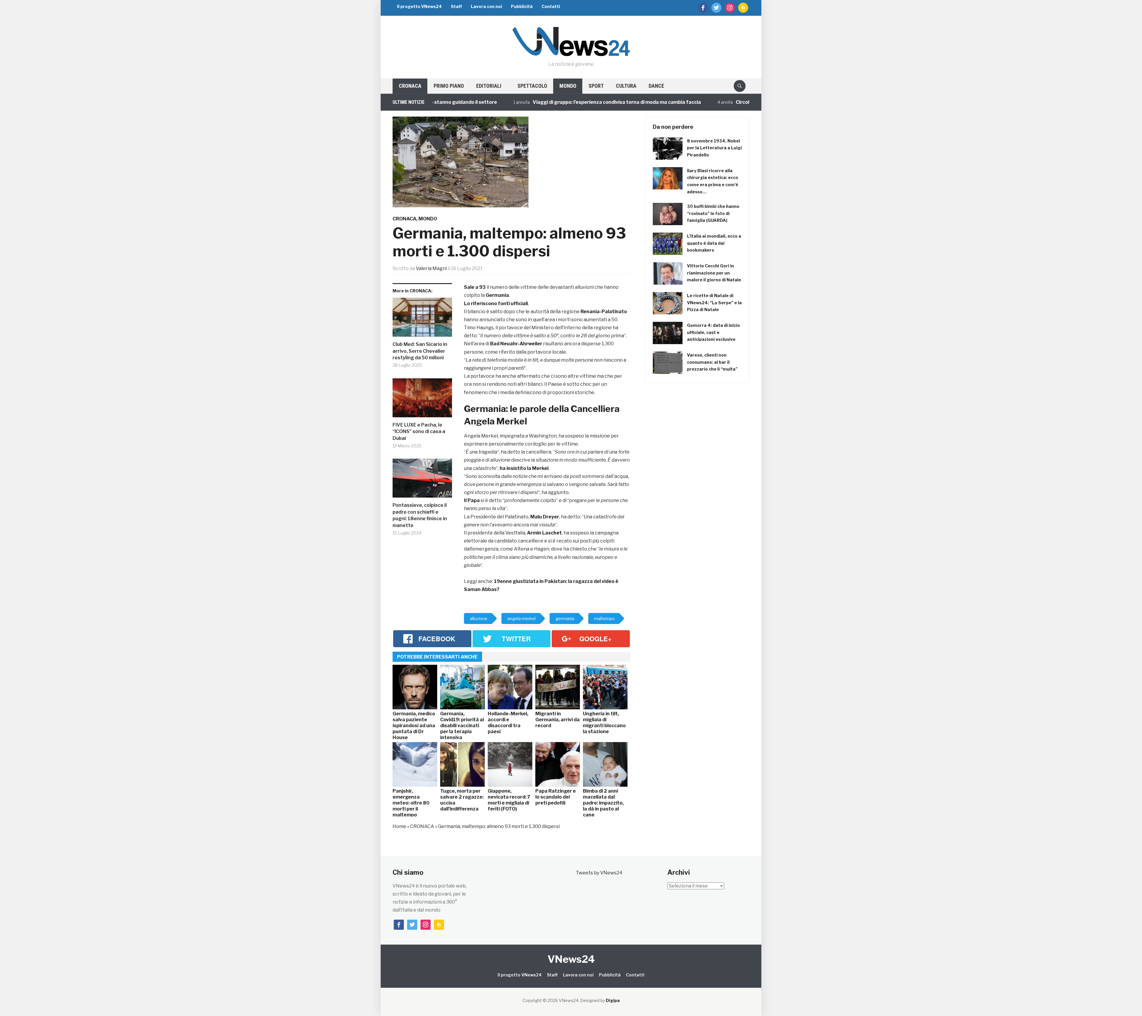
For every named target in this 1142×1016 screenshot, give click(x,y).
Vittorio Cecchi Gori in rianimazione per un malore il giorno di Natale (714, 273)
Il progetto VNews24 (419, 6)
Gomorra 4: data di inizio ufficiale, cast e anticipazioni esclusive (713, 332)
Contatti (551, 6)
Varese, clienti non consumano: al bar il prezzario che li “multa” (712, 362)
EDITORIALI (488, 86)
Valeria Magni (431, 268)
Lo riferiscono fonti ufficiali (496, 303)
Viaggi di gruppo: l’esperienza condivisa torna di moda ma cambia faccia (569, 102)
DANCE (656, 86)
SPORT (596, 86)
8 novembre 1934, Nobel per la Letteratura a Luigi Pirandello (714, 148)
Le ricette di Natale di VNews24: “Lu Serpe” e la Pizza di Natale (714, 302)
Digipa (613, 1000)
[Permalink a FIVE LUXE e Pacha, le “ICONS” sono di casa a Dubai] (422, 400)
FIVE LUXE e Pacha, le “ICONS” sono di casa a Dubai (419, 431)
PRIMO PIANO (449, 86)
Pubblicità (522, 6)
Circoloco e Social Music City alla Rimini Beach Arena (749, 102)
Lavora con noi (486, 6)
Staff (456, 6)
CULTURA (626, 86)
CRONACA (410, 86)
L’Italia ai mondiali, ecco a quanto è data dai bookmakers (714, 243)
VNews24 (571, 959)
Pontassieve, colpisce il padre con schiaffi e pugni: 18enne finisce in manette (420, 515)
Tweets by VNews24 (599, 873)
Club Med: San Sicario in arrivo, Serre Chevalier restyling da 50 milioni (420, 350)
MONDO (567, 86)
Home (399, 826)
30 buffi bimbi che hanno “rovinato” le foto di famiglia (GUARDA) (713, 213)
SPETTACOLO (532, 86)
